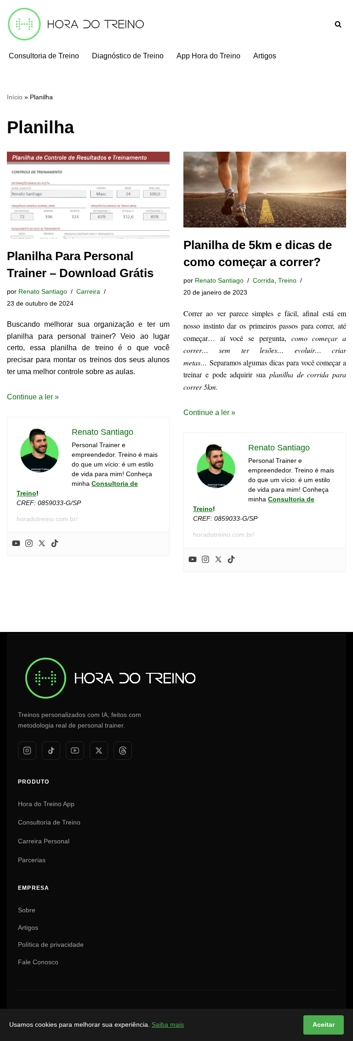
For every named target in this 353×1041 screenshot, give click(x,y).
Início (15, 97)
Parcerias (32, 860)
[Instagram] (29, 544)
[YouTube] (75, 750)
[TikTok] (51, 750)
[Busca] (338, 24)
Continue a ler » (33, 397)
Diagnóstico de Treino (128, 56)
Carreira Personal (43, 841)
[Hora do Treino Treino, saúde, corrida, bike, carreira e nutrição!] (76, 24)
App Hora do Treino (208, 56)
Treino (287, 280)
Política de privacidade (51, 944)
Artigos (264, 56)
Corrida (263, 280)
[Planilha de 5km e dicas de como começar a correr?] (264, 190)
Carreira (88, 291)
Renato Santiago (42, 291)
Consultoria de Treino (44, 56)
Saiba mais (168, 1024)
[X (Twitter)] (99, 750)
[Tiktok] (55, 544)
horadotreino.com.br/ (47, 519)
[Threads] (123, 750)
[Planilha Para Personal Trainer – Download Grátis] (88, 195)
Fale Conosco (38, 962)
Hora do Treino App (46, 804)
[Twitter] (42, 544)
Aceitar (324, 1024)
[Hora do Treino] (110, 655)
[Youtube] (16, 544)
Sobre (26, 910)
